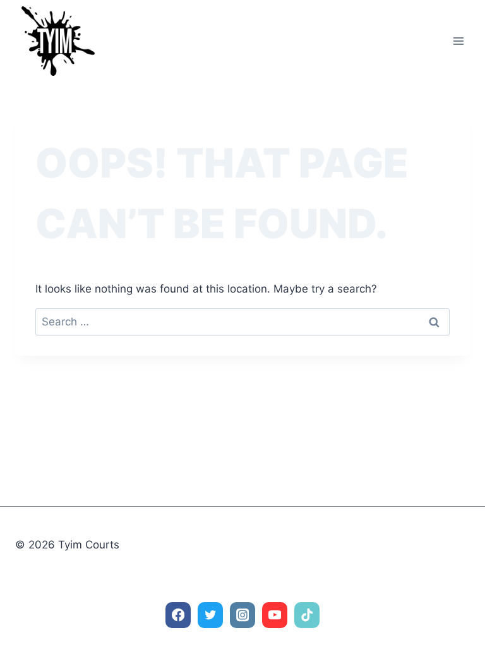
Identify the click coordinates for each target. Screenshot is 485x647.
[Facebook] (178, 615)
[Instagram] (243, 615)
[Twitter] (211, 615)
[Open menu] (458, 41)
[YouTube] (275, 615)
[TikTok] (307, 615)
